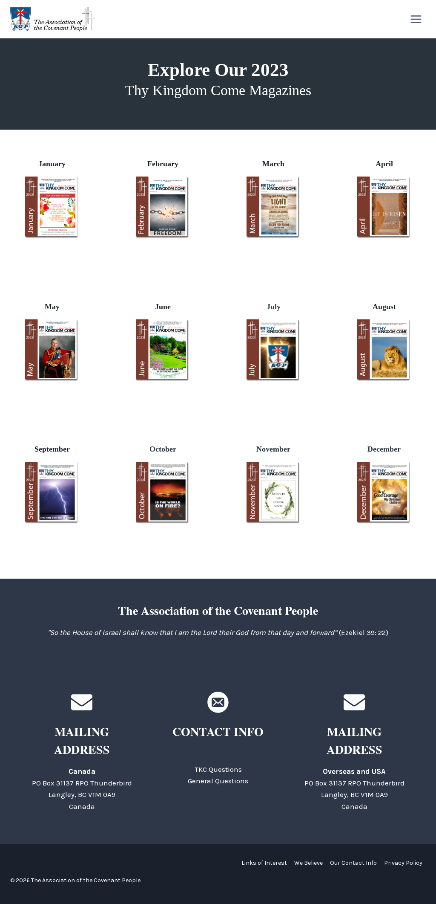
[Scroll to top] (414, 878)
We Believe (308, 862)
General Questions (218, 781)
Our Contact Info (353, 862)
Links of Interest (264, 862)
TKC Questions (218, 769)
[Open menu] (416, 19)
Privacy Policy (403, 862)
